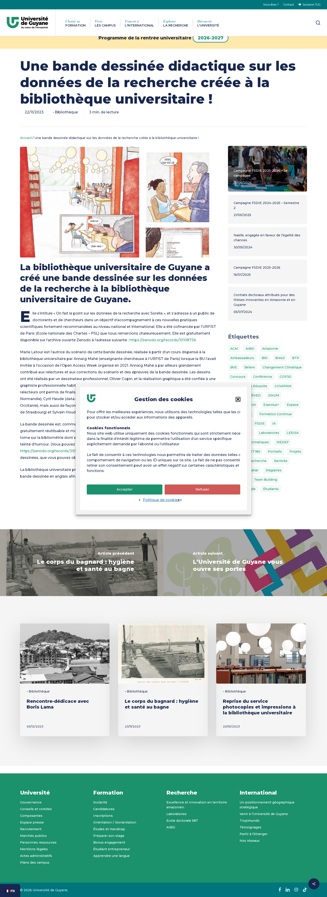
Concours (238, 377)
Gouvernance (31, 802)
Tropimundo (250, 821)
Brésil (280, 358)
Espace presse (32, 822)
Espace (293, 405)
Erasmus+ (271, 405)
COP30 (285, 377)
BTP (295, 358)
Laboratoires (269, 433)
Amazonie (270, 349)
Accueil (26, 138)
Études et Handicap (109, 829)
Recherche (257, 461)
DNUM (273, 395)
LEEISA (293, 433)
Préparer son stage (108, 836)
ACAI (234, 349)
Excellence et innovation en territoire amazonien (196, 804)
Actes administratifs (36, 856)
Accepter (125, 489)
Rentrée (280, 461)
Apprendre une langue (111, 856)
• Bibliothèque (65, 112)
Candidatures (104, 809)
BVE (233, 367)
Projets (295, 452)
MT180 (254, 452)
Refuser (202, 489)
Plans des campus (34, 862)
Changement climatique (282, 367)
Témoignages (250, 827)
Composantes (31, 816)
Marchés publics (33, 836)
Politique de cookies (161, 500)
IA (274, 423)
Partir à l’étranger (254, 834)
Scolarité (100, 802)
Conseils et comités (36, 809)
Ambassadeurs (242, 358)
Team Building (265, 480)
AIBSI (250, 349)
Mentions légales (34, 849)
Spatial (252, 470)
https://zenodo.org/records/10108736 (163, 340)
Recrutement (31, 829)
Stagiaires (273, 470)
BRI (265, 358)
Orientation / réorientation (114, 822)
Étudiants (271, 489)
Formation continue (275, 414)
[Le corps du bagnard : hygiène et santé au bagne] (82, 562)
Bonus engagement (109, 842)
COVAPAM (283, 386)
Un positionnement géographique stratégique (267, 804)
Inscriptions (103, 816)
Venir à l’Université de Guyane (264, 814)
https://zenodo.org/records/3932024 (53, 451)
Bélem (249, 367)
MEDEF (283, 442)
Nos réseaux (250, 841)
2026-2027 (210, 38)
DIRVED (254, 395)
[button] (238, 399)
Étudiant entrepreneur (111, 849)
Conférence (262, 377)
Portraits (275, 452)
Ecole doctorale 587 (182, 821)
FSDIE (260, 423)
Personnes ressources (38, 842)
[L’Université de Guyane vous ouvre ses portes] (245, 562)
